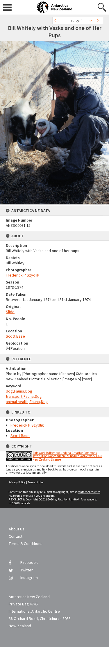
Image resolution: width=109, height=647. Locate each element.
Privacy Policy (17, 482)
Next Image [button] (99, 20)
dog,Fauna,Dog (19, 391)
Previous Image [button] (57, 20)
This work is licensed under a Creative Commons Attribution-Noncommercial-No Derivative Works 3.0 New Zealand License (67, 456)
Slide (10, 311)
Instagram (29, 577)
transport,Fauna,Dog (24, 396)
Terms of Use (35, 482)
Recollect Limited (68, 499)
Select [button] (92, 20)
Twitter (26, 570)
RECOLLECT (15, 499)
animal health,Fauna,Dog (27, 401)
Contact (15, 536)
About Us (16, 529)
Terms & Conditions (25, 543)
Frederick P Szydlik (22, 275)
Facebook (29, 562)
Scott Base (15, 336)
